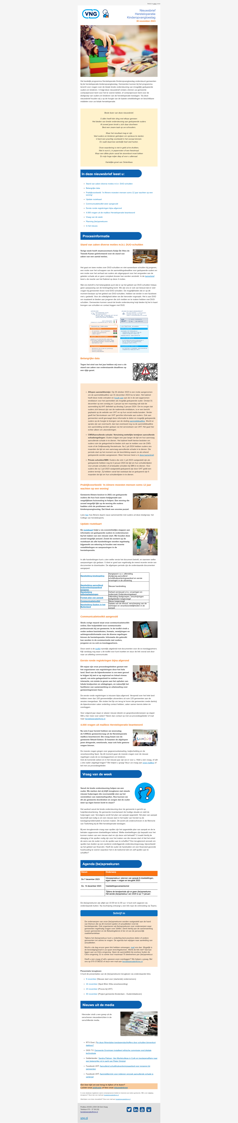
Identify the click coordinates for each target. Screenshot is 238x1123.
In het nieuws (92, 226)
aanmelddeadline (137, 421)
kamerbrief (149, 276)
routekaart (88, 530)
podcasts (97, 1088)
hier (87, 515)
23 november (92, 989)
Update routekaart (94, 199)
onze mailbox (148, 763)
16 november (92, 984)
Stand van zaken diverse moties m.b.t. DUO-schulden (109, 184)
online (154, 3)
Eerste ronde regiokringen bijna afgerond (104, 208)
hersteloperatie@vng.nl (95, 719)
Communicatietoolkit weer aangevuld (102, 204)
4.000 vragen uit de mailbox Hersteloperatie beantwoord (110, 212)
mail (132, 947)
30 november (92, 994)
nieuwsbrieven (121, 1088)
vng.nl (84, 1118)
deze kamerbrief (147, 455)
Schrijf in (119, 913)
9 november (91, 979)
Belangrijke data (93, 188)
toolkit (97, 649)
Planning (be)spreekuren (97, 221)
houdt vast (118, 398)
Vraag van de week (94, 217)
